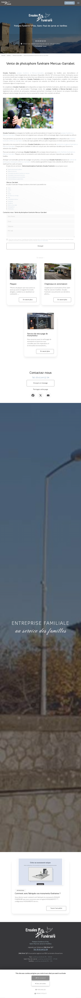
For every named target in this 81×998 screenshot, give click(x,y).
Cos (9, 192)
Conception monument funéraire (16, 175)
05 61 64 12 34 (40, 41)
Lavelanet (10, 201)
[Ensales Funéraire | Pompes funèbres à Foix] (6, 3)
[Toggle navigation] (78, 3)
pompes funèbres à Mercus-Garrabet (30, 73)
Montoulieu (11, 209)
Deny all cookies (41, 983)
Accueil (3, 55)
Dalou (9, 193)
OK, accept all (41, 978)
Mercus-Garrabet (17, 55)
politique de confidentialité (42, 240)
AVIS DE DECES (22, 894)
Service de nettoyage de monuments (37, 335)
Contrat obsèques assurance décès (16, 177)
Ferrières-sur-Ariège (13, 195)
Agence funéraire (12, 171)
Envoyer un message (40, 383)
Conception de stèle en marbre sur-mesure (18, 173)
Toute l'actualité (56, 908)
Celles (9, 190)
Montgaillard (11, 207)
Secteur (9, 55)
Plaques (13, 284)
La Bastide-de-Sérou (13, 199)
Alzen (9, 188)
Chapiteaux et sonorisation (55, 284)
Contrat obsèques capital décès (15, 179)
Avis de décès (69, 2)
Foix (9, 197)
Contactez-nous (40, 46)
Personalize (41, 989)
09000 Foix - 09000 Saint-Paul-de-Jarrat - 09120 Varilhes (41, 44)
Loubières (10, 203)
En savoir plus (27, 300)
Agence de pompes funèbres (15, 169)
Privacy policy (41, 993)
